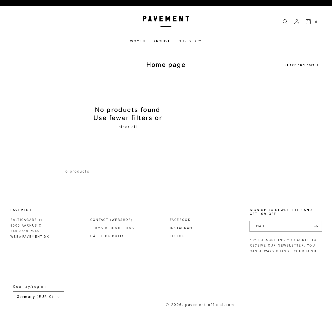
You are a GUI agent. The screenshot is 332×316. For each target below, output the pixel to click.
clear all (128, 126)
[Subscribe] (316, 227)
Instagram (181, 228)
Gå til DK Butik (107, 236)
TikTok (177, 236)
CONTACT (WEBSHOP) (111, 220)
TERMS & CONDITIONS (112, 228)
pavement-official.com (209, 304)
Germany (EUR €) (35, 296)
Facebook (180, 220)
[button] (285, 21)
